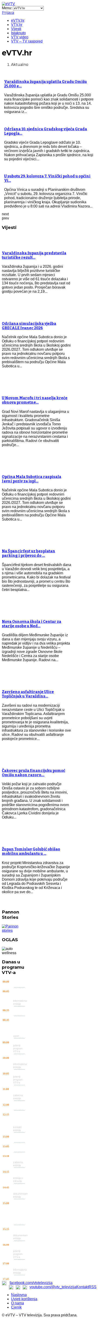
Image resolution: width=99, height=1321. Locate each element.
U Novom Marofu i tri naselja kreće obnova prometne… (34, 400)
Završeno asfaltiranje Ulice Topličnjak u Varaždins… (28, 694)
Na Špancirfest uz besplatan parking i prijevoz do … (28, 553)
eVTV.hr (17, 20)
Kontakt (82, 1287)
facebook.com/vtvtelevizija (31, 1283)
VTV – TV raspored (27, 41)
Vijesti (16, 29)
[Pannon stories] (15, 930)
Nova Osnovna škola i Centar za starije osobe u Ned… (31, 623)
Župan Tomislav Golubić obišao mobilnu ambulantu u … (31, 851)
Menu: (7, 8)
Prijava (8, 12)
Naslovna (19, 1295)
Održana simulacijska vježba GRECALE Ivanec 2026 (29, 325)
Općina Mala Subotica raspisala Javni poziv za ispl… (31, 479)
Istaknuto (18, 33)
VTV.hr (16, 25)
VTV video (19, 37)
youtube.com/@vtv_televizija (52, 1287)
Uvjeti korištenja (24, 1299)
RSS (92, 1287)
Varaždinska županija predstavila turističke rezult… (34, 255)
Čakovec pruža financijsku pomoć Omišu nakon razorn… (33, 772)
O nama (17, 1303)
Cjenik (16, 1307)
